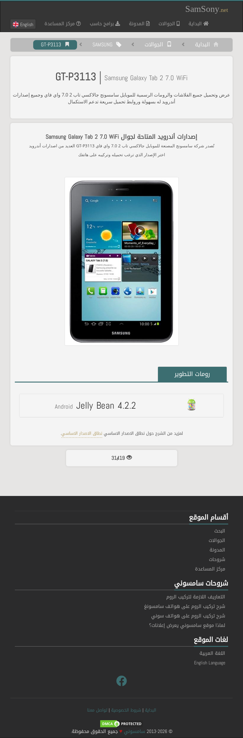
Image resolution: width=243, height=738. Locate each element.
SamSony (206, 9)
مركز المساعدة (60, 23)
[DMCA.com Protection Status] (121, 724)
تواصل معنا (97, 710)
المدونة (137, 23)
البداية (193, 23)
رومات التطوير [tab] (192, 374)
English (26, 24)
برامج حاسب (102, 23)
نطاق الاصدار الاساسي (81, 433)
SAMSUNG (104, 45)
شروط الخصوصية (126, 710)
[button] (121, 405)
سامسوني (134, 731)
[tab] (121, 405)
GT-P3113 (53, 45)
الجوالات (168, 23)
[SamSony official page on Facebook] (121, 681)
